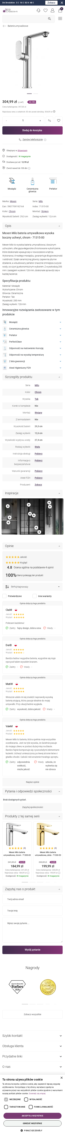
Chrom (12, 211)
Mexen (13, 201)
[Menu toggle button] (60, 18)
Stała (37, 447)
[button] (60, 10)
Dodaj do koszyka (32, 130)
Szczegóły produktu (18, 377)
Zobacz (51, 2)
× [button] (61, 1078)
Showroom (22, 150)
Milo (41, 201)
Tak (36, 399)
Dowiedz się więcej (37, 1093)
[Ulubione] (45, 10)
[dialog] (32, 1105)
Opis (8, 226)
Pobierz (38, 453)
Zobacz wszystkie (32, 1014)
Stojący (45, 211)
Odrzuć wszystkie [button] (32, 1123)
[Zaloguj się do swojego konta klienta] (52, 10)
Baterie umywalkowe (18, 26)
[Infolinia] (38, 10)
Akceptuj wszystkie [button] (32, 1116)
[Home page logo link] (10, 10)
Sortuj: (14, 586)
